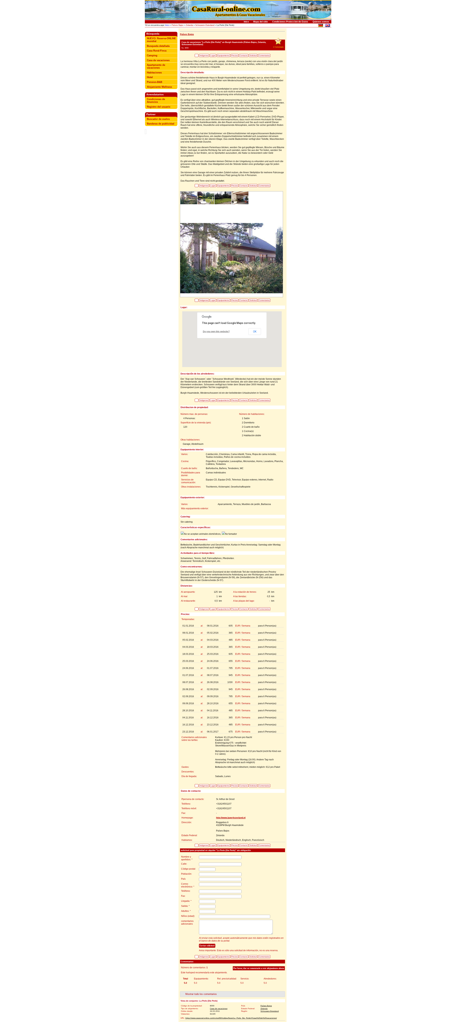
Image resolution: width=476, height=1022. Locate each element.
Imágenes (204, 55)
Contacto (243, 55)
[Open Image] (231, 257)
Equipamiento (223, 55)
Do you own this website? (216, 331)
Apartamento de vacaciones (156, 66)
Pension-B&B (154, 82)
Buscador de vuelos (158, 119)
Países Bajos (178, 25)
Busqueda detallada (158, 46)
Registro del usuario (158, 106)
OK (254, 331)
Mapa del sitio (260, 21)
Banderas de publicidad (160, 123)
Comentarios (264, 55)
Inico (246, 21)
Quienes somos (321, 21)
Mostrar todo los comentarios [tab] (201, 994)
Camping (152, 55)
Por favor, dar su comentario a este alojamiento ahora (258, 968)
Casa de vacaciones (158, 60)
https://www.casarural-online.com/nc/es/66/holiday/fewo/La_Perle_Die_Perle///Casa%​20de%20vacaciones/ (231, 1018)
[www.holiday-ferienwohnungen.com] (320, 26)
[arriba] (196, 55)
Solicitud (253, 55)
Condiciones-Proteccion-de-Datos (290, 21)
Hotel (150, 77)
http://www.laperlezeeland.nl (230, 817)
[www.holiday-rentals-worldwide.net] (327, 26)
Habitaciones (154, 72)
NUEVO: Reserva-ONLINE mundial (161, 40)
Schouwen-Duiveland (204, 25)
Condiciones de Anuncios (156, 100)
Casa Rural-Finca (156, 50)
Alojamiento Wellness (159, 86)
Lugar (212, 55)
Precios (234, 55)
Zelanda (189, 25)
